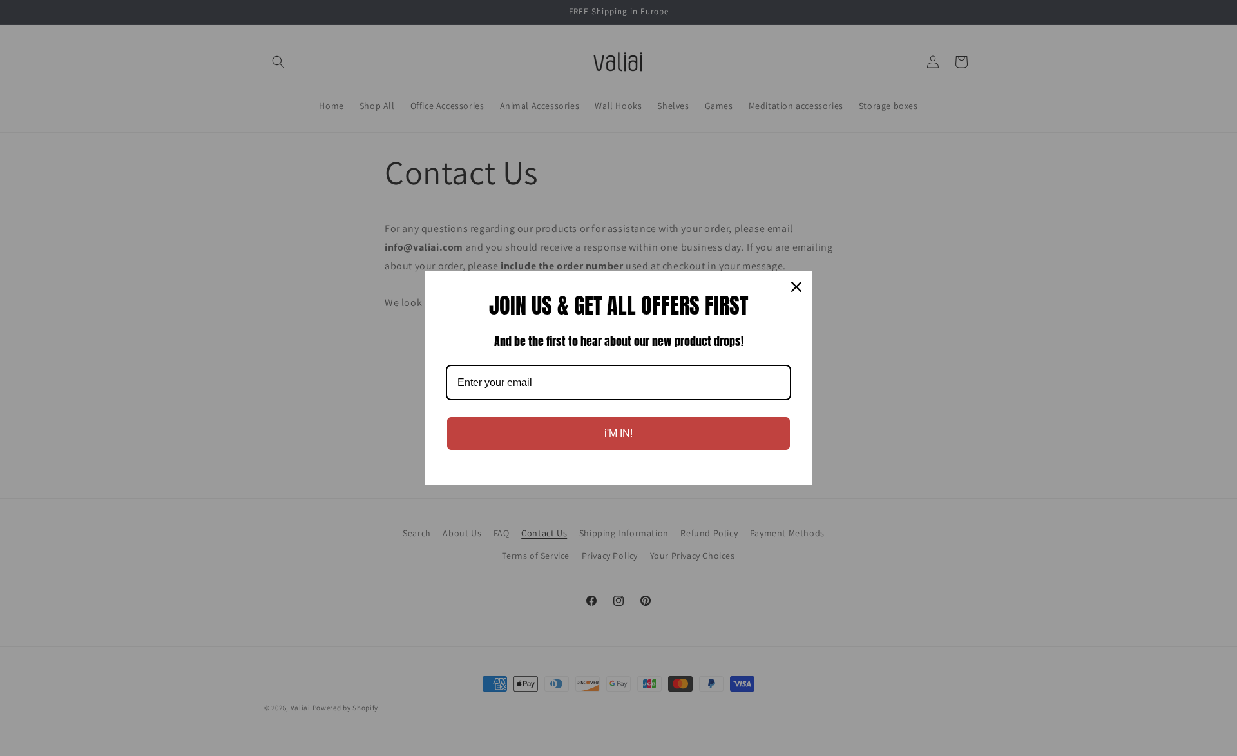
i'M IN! (618, 433)
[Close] (796, 286)
